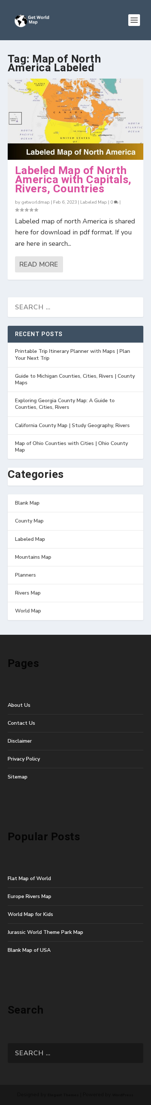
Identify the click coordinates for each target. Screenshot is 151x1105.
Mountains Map (33, 557)
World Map (28, 610)
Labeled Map (93, 202)
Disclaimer (20, 741)
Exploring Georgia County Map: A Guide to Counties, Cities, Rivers (65, 404)
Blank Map (27, 502)
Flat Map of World (29, 878)
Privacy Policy (24, 758)
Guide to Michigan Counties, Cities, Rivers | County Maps (75, 379)
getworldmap (35, 202)
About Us (19, 705)
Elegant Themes (63, 1095)
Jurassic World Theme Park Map (45, 932)
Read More (38, 264)
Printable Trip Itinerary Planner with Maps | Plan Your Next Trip (72, 354)
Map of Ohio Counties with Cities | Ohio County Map (71, 446)
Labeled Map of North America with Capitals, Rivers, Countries (73, 180)
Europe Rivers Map (29, 896)
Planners (25, 575)
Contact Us (21, 723)
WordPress (122, 1095)
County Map (29, 520)
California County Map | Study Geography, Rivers (72, 425)
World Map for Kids (30, 914)
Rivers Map (28, 592)
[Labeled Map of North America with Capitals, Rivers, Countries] (76, 119)
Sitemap (17, 776)
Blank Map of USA (29, 950)
